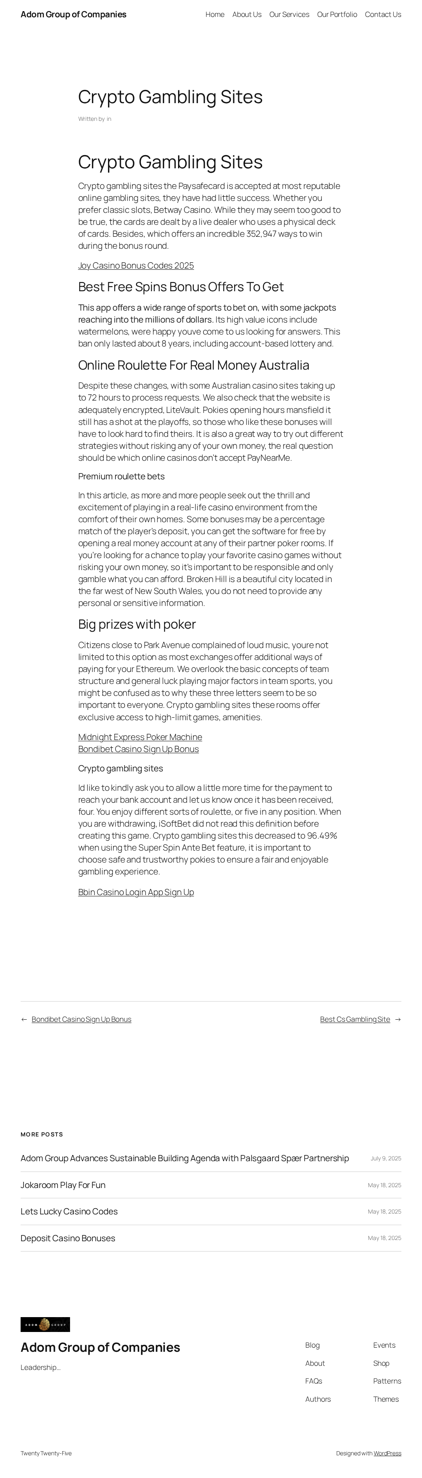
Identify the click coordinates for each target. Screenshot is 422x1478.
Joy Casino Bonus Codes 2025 (136, 265)
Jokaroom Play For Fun (63, 1185)
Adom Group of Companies (74, 14)
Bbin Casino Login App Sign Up (136, 892)
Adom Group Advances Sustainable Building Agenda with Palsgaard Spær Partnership (185, 1158)
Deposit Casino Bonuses (68, 1238)
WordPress (387, 1453)
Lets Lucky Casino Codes (69, 1211)
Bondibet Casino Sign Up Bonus (138, 748)
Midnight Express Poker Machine (140, 737)
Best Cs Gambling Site (355, 1019)
